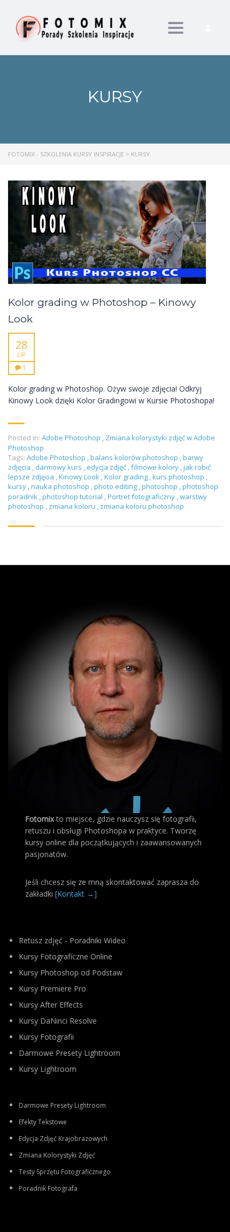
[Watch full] (107, 232)
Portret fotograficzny (142, 496)
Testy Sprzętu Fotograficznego (65, 1171)
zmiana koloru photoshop (142, 506)
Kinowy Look (80, 477)
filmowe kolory (155, 467)
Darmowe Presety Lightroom (62, 1105)
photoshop (160, 486)
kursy (18, 486)
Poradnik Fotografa (48, 1188)
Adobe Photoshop (71, 437)
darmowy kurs (59, 467)
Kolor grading (126, 477)
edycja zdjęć (107, 467)
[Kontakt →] (76, 894)
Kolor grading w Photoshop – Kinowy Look (102, 310)
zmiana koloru (73, 506)
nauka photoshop (61, 486)
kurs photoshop (179, 477)
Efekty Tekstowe (43, 1121)
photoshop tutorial (73, 496)
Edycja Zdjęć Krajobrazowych (63, 1138)
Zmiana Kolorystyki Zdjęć (57, 1155)
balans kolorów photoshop (135, 457)
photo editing (116, 486)
